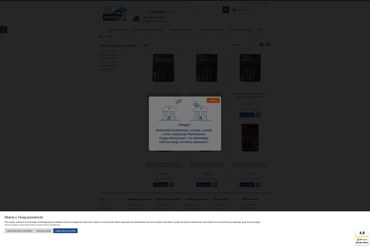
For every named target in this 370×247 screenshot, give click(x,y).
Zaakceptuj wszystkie (65, 231)
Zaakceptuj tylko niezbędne (19, 231)
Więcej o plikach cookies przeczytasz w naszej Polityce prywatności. (33, 225)
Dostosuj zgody (44, 231)
